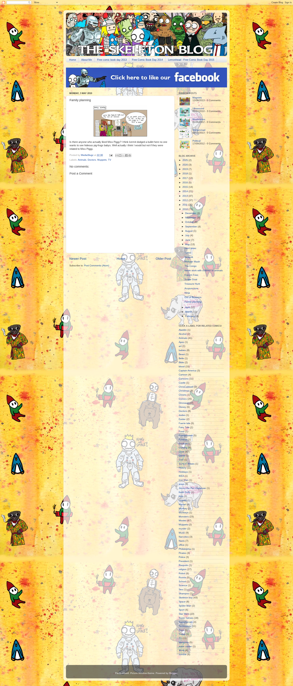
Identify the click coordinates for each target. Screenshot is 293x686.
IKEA (181, 476)
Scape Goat (190, 279)
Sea (181, 589)
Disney (182, 407)
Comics (183, 399)
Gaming (183, 447)
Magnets (197, 97)
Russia (182, 577)
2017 (185, 178)
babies (182, 350)
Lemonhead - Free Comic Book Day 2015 (191, 59)
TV (109, 160)
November (191, 217)
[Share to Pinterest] (129, 155)
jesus (181, 484)
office (181, 545)
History (182, 468)
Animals (82, 160)
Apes (181, 342)
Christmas (184, 391)
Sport (181, 610)
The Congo (190, 266)
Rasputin (183, 565)
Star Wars (184, 614)
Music (182, 532)
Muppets (102, 160)
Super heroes (186, 618)
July (187, 235)
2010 (185, 209)
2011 (185, 204)
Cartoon (183, 374)
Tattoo (187, 252)
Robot (182, 573)
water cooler (185, 646)
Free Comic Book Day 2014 (147, 59)
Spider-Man (185, 606)
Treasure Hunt (192, 284)
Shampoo (184, 593)
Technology (185, 626)
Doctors (92, 160)
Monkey (183, 508)
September (191, 226)
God (181, 459)
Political (196, 141)
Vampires (184, 642)
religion (183, 569)
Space (182, 601)
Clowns (183, 395)
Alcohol (183, 334)
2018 (185, 173)
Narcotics (184, 537)
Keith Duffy (184, 492)
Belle (181, 358)
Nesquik (188, 257)
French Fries (191, 275)
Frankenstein (186, 435)
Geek (181, 451)
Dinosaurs (184, 403)
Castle (182, 383)
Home (72, 59)
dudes (182, 415)
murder (183, 528)
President (184, 561)
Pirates (182, 553)
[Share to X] (123, 155)
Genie (182, 455)
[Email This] (117, 155)
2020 (185, 164)
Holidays (183, 472)
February (190, 316)
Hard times (190, 248)
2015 (185, 187)
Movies (182, 520)
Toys (181, 630)
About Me (86, 59)
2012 (185, 200)
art (180, 346)
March (189, 312)
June (188, 240)
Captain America (187, 370)
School (182, 581)
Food (181, 431)
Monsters (184, 516)
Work (181, 650)
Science (183, 585)
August (189, 231)
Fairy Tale (184, 427)
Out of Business (192, 297)
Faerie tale (184, 423)
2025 (185, 160)
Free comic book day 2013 (112, 59)
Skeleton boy (186, 597)
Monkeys (183, 512)
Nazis (182, 541)
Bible (181, 362)
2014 (185, 191)
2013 (185, 196)
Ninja (187, 293)
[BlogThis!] (120, 155)
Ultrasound (198, 108)
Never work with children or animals (203, 270)
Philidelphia (185, 549)
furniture (183, 443)
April (188, 307)
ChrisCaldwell (186, 387)
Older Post (163, 258)
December (191, 213)
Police (182, 557)
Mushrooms (198, 119)
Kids (181, 496)
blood (182, 366)
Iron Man (183, 480)
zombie (183, 654)
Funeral (183, 439)
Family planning (192, 302)
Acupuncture (191, 288)
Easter (182, 419)
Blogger (173, 673)
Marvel (182, 504)
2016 (185, 182)
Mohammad (198, 130)
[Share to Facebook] (126, 155)
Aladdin (183, 330)
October (189, 222)
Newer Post (77, 258)
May (187, 244)
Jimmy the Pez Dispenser (192, 488)
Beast (182, 354)
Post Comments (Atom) (96, 265)
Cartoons (184, 378)
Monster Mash (192, 261)
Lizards (183, 500)
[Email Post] (110, 155)
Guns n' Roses (186, 464)
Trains (182, 634)
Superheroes (186, 622)
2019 (185, 169)
